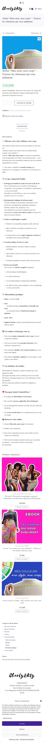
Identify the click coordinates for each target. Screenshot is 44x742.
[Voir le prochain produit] (40, 33)
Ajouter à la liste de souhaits (14, 116)
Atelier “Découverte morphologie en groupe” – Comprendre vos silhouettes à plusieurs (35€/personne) (22, 497)
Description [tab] (22, 126)
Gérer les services (7, 718)
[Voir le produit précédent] (3, 33)
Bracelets (7, 631)
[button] (41, 701)
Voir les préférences (22, 735)
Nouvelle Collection (10, 626)
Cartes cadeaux (9, 650)
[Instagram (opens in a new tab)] (23, 3)
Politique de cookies (14, 739)
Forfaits (26, 598)
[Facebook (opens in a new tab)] (21, 3)
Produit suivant (34, 33)
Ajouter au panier (24, 103)
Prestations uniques (25, 110)
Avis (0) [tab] (22, 131)
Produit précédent (10, 33)
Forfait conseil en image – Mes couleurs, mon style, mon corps (22, 602)
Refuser (22, 729)
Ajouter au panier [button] (22, 507)
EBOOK (26, 546)
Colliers (7, 634)
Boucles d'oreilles (10, 629)
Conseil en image (14, 110)
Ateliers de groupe (17, 494)
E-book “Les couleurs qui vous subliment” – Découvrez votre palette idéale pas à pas (22, 549)
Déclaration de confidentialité (27, 739)
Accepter (22, 723)
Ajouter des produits (24, 659)
